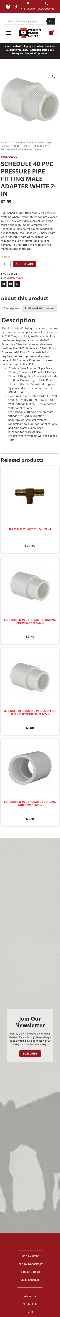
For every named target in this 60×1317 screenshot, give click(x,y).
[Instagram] (14, 6)
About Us (30, 1296)
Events (30, 1312)
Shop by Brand (30, 1256)
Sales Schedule (30, 1279)
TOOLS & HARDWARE (21, 142)
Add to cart (24, 264)
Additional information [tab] (39, 308)
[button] (53, 76)
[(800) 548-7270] (46, 3)
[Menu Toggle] (8, 33)
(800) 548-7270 (46, 9)
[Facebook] (8, 6)
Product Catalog (30, 1271)
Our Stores (28, 9)
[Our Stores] (27, 3)
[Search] (51, 21)
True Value (9, 157)
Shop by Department (30, 1263)
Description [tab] (11, 308)
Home (4, 142)
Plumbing (40, 142)
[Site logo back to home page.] (30, 33)
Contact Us (30, 1304)
